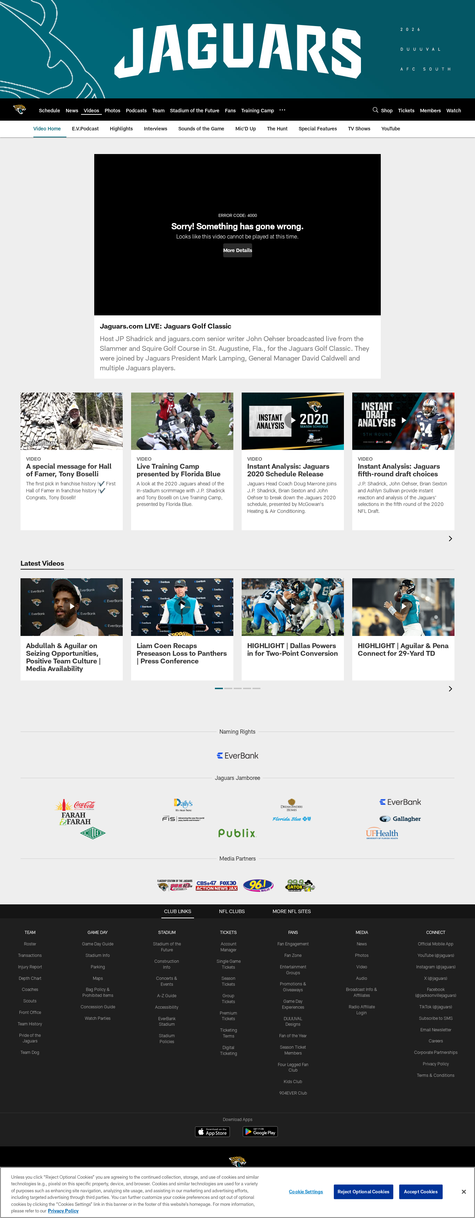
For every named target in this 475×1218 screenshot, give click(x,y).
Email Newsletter (435, 1029)
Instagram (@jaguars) (436, 966)
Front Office (30, 1012)
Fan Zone (292, 955)
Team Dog (30, 1052)
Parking (98, 966)
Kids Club (293, 1081)
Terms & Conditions (435, 1075)
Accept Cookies (421, 1191)
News (362, 943)
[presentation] (451, 539)
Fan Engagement (293, 943)
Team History (30, 1023)
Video (361, 966)
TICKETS (228, 932)
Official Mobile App (435, 943)
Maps (98, 978)
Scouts (30, 1000)
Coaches (30, 989)
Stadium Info (98, 955)
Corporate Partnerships (436, 1052)
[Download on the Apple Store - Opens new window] (212, 1132)
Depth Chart (30, 978)
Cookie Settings (306, 1191)
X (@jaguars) (435, 978)
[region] (237, 1192)
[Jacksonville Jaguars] (237, 1164)
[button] (237, 250)
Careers (436, 1040)
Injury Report (30, 966)
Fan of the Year (293, 1035)
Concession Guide (98, 1006)
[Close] (464, 1192)
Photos (362, 955)
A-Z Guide (166, 995)
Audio (361, 978)
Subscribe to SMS (436, 1018)
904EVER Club (293, 1092)
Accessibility (166, 1007)
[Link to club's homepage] (19, 109)
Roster (30, 943)
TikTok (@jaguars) (435, 1006)
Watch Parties (98, 1018)
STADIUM (167, 932)
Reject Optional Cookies (363, 1191)
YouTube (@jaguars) (436, 955)
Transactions (30, 955)
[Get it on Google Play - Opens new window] (260, 1135)
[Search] (375, 109)
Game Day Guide (97, 943)
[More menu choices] (282, 110)
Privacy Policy (436, 1063)
